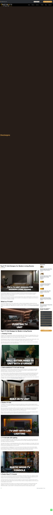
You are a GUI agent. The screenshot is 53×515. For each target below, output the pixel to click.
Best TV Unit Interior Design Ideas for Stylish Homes (46, 305)
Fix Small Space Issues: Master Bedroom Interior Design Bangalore (45, 276)
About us (33, 4)
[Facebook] (34, 1)
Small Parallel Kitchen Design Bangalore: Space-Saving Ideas (45, 298)
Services (37, 4)
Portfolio (42, 4)
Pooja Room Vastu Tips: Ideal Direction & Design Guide (45, 291)
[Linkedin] (38, 1)
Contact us (50, 4)
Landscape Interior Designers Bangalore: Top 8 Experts (45, 284)
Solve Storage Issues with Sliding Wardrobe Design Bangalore (46, 269)
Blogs (46, 4)
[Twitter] (37, 1)
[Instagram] (35, 1)
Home (29, 4)
